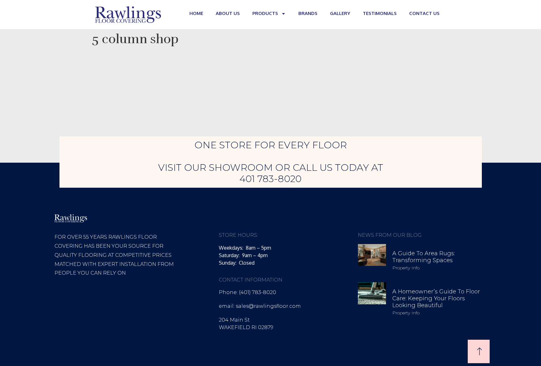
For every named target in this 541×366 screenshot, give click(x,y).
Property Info (406, 268)
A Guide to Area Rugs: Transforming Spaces (423, 257)
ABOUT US (228, 13)
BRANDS (307, 13)
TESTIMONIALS (380, 13)
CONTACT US (424, 13)
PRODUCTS (265, 13)
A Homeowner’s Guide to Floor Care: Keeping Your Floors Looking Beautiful (436, 298)
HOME (196, 13)
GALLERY (340, 13)
